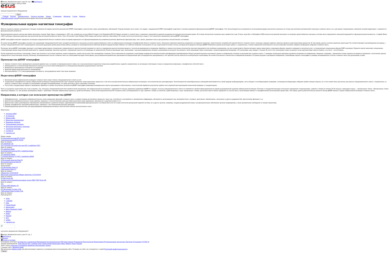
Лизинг (48, 16)
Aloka (8, 198)
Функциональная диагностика (114, 242)
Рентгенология (88, 242)
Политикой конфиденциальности (115, 249)
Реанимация (78, 242)
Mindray (8, 211)
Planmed (8, 216)
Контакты (67, 16)
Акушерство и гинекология (27, 242)
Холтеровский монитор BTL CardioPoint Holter (17, 151)
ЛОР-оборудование (67, 242)
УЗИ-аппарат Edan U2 (8, 169)
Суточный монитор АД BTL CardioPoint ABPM (17, 156)
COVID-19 (9, 131)
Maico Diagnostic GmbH (14, 209)
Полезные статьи (12, 18)
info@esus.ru (38, 2)
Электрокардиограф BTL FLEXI (12, 140)
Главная (5, 16)
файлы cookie (16, 249)
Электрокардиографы (13, 129)
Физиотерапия (99, 242)
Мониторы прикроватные (15, 120)
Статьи (74, 16)
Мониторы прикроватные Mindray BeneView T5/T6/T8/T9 (21, 175)
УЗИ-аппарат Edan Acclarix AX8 (12, 191)
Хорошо (4, 251)
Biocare (24, 243)
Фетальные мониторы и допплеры (18, 126)
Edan (7, 203)
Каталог (13, 16)
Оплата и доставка (37, 16)
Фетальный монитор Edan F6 (11, 162)
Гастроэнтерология (53, 242)
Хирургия (129, 242)
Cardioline (9, 201)
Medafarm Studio (18, 247)
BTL (29, 243)
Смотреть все (10, 133)
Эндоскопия (137, 242)
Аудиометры (10, 116)
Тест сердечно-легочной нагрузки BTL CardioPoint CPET (20, 145)
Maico (63, 243)
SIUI (7, 218)
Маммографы (10, 118)
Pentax (74, 243)
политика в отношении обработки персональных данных (31, 245)
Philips (8, 213)
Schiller (8, 220)
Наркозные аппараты (13, 122)
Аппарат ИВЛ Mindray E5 (10, 185)
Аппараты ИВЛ (11, 114)
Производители (23, 16)
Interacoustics (10, 207)
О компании (57, 16)
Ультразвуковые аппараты (15, 124)
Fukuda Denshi (11, 205)
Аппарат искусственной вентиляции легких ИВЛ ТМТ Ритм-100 (23, 180)
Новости (82, 16)
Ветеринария (41, 242)
